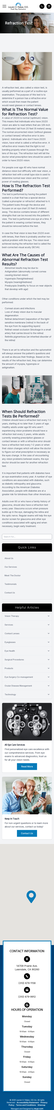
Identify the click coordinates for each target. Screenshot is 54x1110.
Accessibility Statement (28, 1102)
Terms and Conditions (26, 1105)
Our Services (11, 567)
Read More (27, 766)
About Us (9, 558)
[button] (4, 6)
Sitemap (41, 1105)
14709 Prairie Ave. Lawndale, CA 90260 (27, 967)
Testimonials (10, 584)
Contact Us (10, 592)
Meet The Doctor (13, 575)
